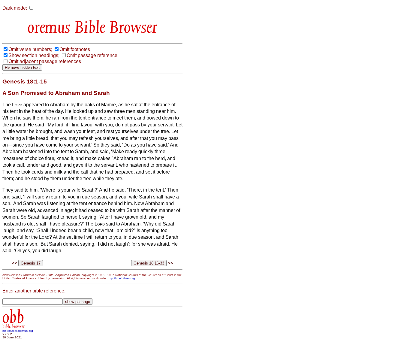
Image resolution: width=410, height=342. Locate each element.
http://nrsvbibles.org (121, 278)
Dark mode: (14, 8)
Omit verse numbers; (30, 49)
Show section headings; (33, 55)
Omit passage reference (92, 55)
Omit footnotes (74, 49)
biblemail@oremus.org (17, 330)
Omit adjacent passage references (44, 61)
